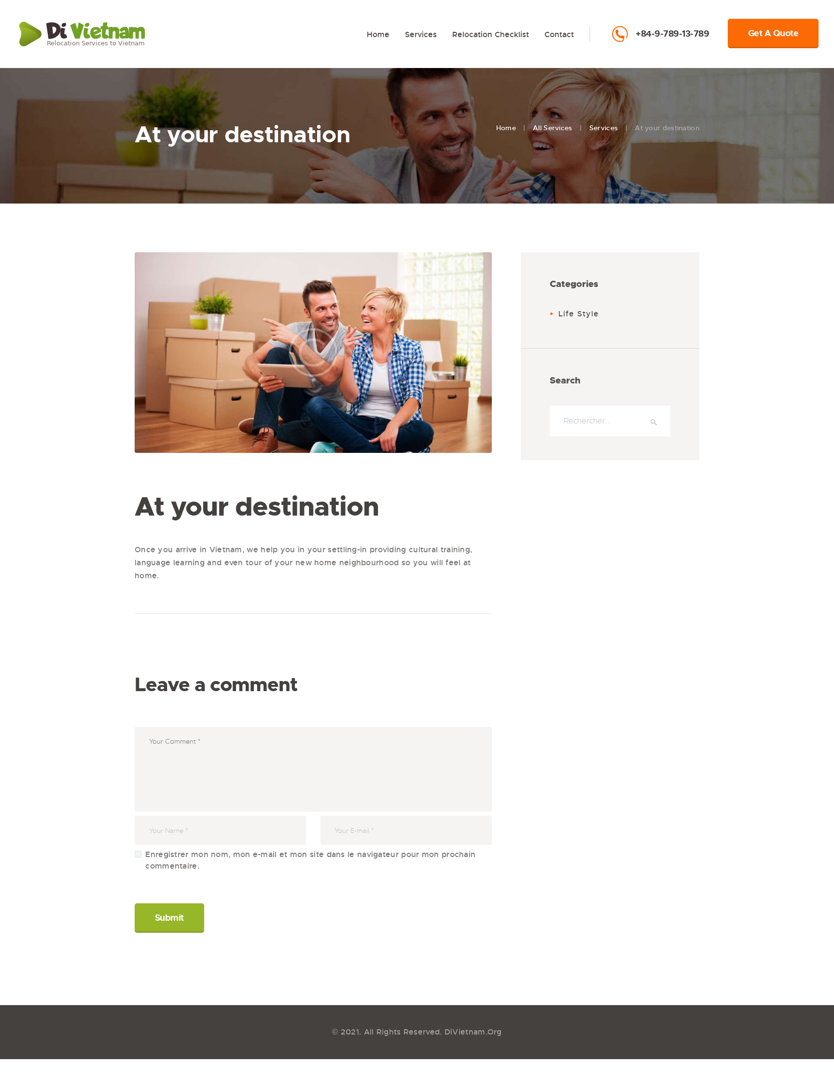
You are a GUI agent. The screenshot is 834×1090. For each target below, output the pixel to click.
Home (506, 127)
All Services (552, 127)
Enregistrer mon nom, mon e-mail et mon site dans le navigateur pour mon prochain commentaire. (310, 860)
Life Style (578, 314)
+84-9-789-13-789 (672, 34)
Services (603, 127)
